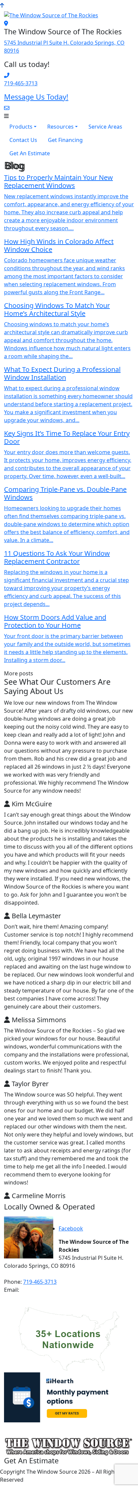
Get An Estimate (29, 153)
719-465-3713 (21, 83)
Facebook (71, 1228)
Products (20, 126)
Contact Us (23, 140)
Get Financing (65, 140)
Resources (60, 126)
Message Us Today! (36, 97)
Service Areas (105, 126)
